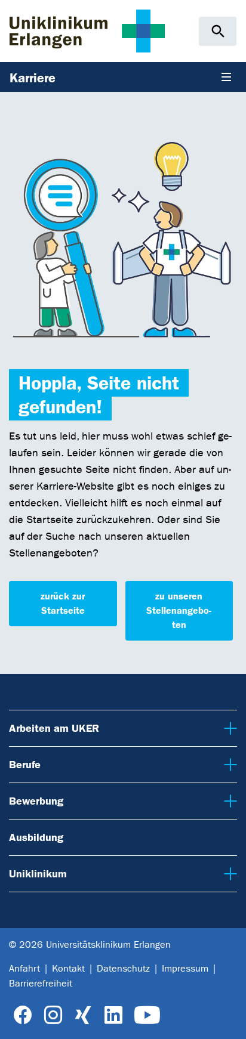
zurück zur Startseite (63, 603)
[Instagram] (53, 1015)
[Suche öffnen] (217, 31)
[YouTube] (147, 1015)
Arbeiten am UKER (52, 728)
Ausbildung (36, 837)
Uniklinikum (36, 873)
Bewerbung (35, 800)
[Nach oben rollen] (227, 1020)
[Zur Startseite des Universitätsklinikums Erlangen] (87, 30)
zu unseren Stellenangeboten (178, 610)
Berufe (24, 764)
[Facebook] (23, 1015)
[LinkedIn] (113, 1015)
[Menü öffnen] (226, 77)
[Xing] (83, 1015)
